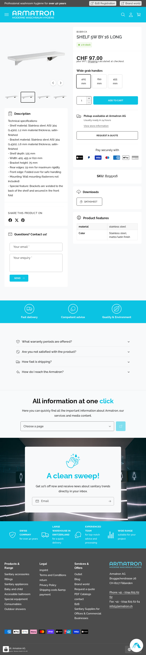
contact (79, 599)
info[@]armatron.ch (121, 606)
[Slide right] (60, 83)
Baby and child (13, 589)
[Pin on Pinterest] (23, 220)
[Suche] (121, 426)
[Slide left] (53, 83)
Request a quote (107, 135)
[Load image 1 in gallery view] (11, 97)
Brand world (132, 3)
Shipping (93, 61)
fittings (8, 579)
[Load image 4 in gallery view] (60, 97)
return (43, 580)
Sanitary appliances (16, 584)
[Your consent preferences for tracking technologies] (6, 649)
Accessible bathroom (17, 594)
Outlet (78, 574)
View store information (96, 125)
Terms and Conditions (53, 575)
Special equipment (16, 599)
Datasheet (90, 201)
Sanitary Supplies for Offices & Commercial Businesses (87, 613)
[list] (73, 312)
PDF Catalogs (82, 594)
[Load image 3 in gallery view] (44, 97)
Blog (77, 579)
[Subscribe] (110, 501)
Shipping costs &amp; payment (53, 592)
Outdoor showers (15, 609)
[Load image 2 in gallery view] (28, 97)
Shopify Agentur (8, 651)
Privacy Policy (48, 585)
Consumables (12, 604)
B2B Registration (105, 3)
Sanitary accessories (16, 574)
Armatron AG (18, 648)
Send (17, 278)
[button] (7, 15)
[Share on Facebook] (10, 220)
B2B (76, 604)
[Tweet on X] (16, 220)
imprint (44, 570)
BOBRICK (82, 32)
